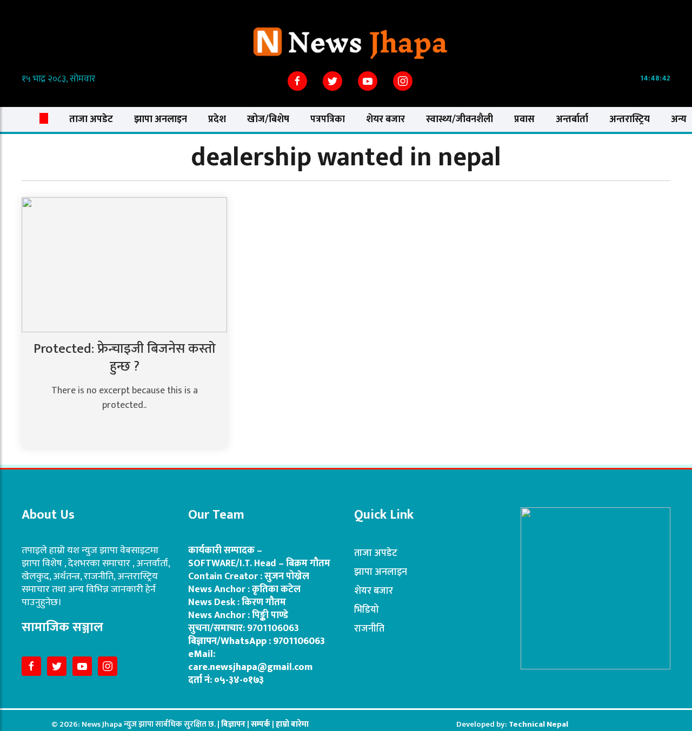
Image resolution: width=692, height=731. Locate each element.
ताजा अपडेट (91, 119)
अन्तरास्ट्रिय (629, 119)
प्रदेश (217, 119)
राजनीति (369, 629)
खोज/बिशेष (268, 119)
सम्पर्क (261, 724)
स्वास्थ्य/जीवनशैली (459, 119)
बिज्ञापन (233, 724)
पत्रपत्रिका (327, 119)
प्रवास (524, 119)
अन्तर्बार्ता (572, 119)
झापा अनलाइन (160, 119)
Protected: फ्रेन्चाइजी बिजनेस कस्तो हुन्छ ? (125, 358)
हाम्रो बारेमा (292, 724)
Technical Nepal (538, 724)
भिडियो (366, 610)
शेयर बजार (385, 119)
